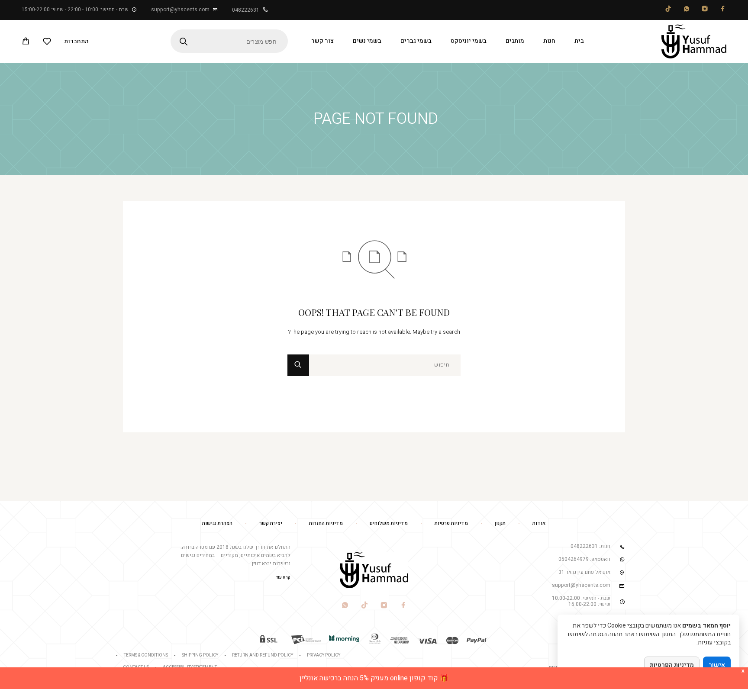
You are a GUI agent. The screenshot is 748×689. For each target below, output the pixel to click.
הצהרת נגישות (217, 523)
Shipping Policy (200, 655)
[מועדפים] (47, 42)
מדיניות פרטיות (451, 523)
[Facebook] (722, 10)
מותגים (515, 40)
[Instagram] (704, 10)
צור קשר (322, 40)
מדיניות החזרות (326, 523)
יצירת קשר (270, 523)
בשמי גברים (416, 40)
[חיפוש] (385, 365)
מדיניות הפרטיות (672, 665)
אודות (539, 523)
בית (579, 40)
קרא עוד (283, 577)
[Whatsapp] (686, 10)
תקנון (500, 523)
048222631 (245, 10)
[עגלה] (25, 42)
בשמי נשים (367, 40)
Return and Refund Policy (262, 655)
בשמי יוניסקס (469, 40)
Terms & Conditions (146, 655)
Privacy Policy (323, 655)
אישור (717, 665)
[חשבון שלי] (76, 41)
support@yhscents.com (180, 9)
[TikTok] (668, 10)
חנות (549, 40)
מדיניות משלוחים (389, 523)
